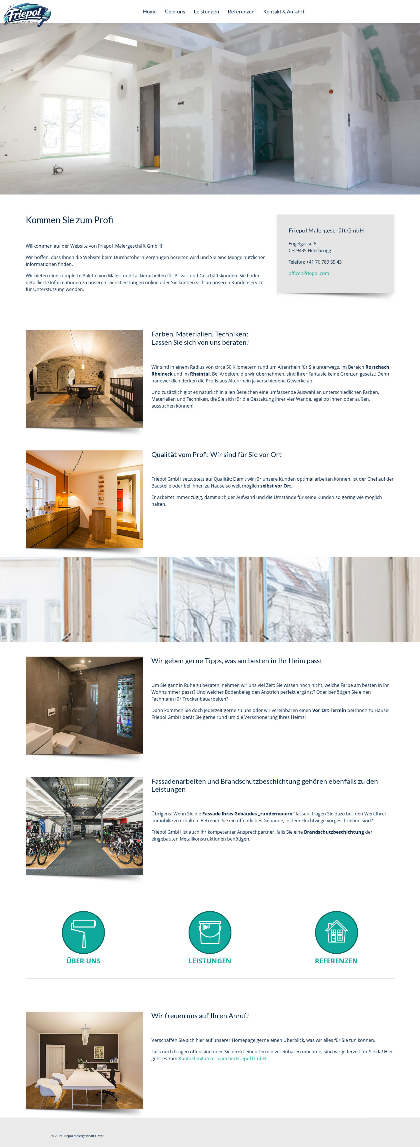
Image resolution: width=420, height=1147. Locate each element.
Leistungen (206, 11)
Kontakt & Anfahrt (284, 11)
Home (150, 11)
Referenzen (241, 11)
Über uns (175, 11)
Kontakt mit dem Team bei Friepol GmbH (222, 1058)
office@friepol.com (309, 273)
